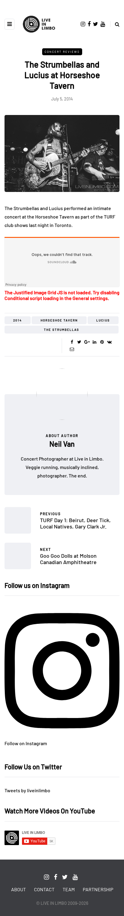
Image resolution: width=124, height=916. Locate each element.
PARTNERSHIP (98, 889)
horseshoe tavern (59, 320)
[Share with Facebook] (72, 342)
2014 (17, 320)
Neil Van (62, 443)
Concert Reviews (62, 51)
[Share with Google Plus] (87, 342)
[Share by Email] (72, 349)
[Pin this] (102, 342)
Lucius (103, 320)
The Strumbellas (61, 329)
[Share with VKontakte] (109, 342)
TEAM (69, 889)
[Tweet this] (79, 342)
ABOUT (18, 889)
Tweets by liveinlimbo (27, 790)
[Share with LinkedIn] (94, 342)
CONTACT (44, 889)
